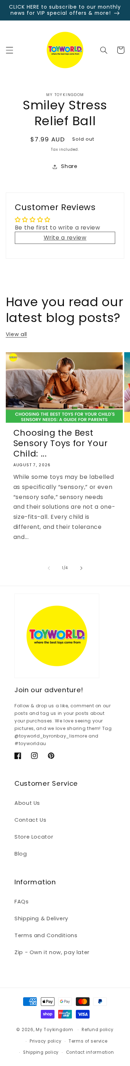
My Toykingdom (54, 1030)
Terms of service (88, 1041)
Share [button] (69, 166)
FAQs (21, 901)
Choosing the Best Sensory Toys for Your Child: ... (60, 443)
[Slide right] (81, 568)
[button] (9, 50)
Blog (20, 853)
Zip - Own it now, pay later (52, 952)
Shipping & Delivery (41, 918)
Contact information (90, 1052)
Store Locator (33, 836)
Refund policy (98, 1030)
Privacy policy (45, 1041)
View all (16, 334)
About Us (27, 803)
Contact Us (30, 820)
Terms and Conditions (46, 935)
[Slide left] (49, 568)
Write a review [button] (65, 237)
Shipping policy (41, 1052)
